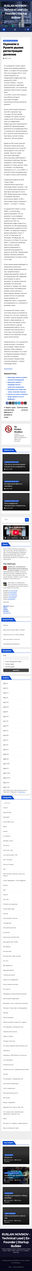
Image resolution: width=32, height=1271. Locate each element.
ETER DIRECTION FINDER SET (11, 644)
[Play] (5, 538)
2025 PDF (7, 613)
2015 (4, 730)
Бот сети (5, 960)
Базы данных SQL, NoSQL (10, 942)
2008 (4, 759)
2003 (4, 782)
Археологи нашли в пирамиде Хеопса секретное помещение (16, 384)
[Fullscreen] (26, 538)
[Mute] (24, 538)
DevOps (5, 831)
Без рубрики (6, 946)
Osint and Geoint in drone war (11, 639)
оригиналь (8, 369)
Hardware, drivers (8, 840)
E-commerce (6, 836)
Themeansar (16, 1262)
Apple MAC (6, 817)
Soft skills (6, 899)
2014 (4, 735)
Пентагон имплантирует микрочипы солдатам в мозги (14, 466)
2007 (4, 763)
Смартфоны (6, 1050)
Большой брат (7, 951)
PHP (4, 869)
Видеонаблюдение (8, 970)
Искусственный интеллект (10, 984)
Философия (6, 1097)
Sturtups (5, 913)
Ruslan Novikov (18, 430)
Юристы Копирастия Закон (11, 1128)
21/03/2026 (9, 1180)
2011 (4, 744)
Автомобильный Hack (9, 927)
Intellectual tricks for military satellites (13, 634)
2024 (4, 692)
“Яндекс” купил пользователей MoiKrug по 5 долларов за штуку (10, 412)
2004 (4, 777)
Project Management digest (13, 661)
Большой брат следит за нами (12, 956)
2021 (4, 702)
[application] (16, 532)
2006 (4, 768)
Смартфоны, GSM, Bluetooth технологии (15, 1055)
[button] (25, 29)
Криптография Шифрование (11, 998)
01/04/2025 (9, 1220)
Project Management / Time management (14, 880)
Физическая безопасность (10, 1093)
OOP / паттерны (7, 859)
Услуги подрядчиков (9, 1088)
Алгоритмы (6, 932)
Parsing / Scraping (8, 864)
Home (10, 1267)
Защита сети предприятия (10, 979)
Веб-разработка (7, 965)
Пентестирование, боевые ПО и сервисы (15, 1022)
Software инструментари (10, 904)
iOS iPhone (6, 845)
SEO (4, 890)
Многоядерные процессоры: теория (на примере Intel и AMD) (14, 505)
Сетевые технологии (9, 1041)
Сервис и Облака (8, 1036)
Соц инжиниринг (8, 1060)
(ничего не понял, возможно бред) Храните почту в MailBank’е (18, 396)
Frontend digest (10, 666)
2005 (4, 773)
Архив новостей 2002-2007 (10, 40)
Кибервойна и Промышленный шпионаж (15, 994)
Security (5, 885)
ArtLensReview (13, 594)
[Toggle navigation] (15, 29)
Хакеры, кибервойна (9, 1102)
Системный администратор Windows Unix (15, 1045)
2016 (4, 726)
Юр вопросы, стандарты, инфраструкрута (15, 1123)
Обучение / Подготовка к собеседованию (15, 1008)
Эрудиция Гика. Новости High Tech (13, 1107)
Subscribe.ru (22, 792)
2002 (4, 787)
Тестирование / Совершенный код (13, 1079)
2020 (4, 707)
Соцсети (5, 1074)
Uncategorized (7, 923)
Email (4, 655)
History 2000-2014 (18, 1267)
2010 (4, 749)
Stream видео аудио (9, 909)
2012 (4, 740)
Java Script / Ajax (8, 850)
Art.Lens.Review (13, 590)
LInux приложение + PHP (10, 855)
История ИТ (6, 989)
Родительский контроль (10, 1031)
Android (5, 807)
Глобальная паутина (9, 975)
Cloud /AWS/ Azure (8, 822)
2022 (4, 697)
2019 (4, 711)
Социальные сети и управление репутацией (16, 1069)
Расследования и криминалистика (13, 1027)
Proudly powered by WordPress (11, 1260)
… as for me (6, 803)
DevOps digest (9, 664)
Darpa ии (5, 625)
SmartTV (5, 894)
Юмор (5, 1118)
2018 (4, 716)
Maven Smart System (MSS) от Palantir (14, 630)
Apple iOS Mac (7, 812)
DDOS (4, 826)
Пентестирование (8, 1017)
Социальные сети (8, 1064)
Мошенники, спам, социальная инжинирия (15, 1003)
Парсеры (5, 1012)
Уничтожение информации (10, 1083)
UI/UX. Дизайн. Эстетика (10, 918)
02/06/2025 (9, 1200)
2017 (4, 721)
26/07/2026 (9, 1160)
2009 (4, 754)
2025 (4, 688)
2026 (4, 683)
